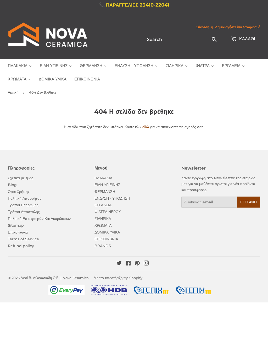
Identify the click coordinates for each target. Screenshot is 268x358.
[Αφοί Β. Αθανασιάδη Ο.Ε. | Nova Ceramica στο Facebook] (128, 264)
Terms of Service (23, 239)
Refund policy (21, 245)
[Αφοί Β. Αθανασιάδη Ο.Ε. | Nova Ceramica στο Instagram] (146, 264)
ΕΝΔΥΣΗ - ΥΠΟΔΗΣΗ (112, 198)
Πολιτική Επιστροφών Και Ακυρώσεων (39, 218)
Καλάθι (246, 38)
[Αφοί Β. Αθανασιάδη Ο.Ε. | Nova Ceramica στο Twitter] (119, 264)
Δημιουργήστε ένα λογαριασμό (237, 27)
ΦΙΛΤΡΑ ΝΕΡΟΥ (107, 211)
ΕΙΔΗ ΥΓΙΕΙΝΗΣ (107, 184)
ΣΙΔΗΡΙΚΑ (102, 218)
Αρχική (13, 92)
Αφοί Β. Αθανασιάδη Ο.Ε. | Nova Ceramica (55, 278)
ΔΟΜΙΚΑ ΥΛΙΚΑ (107, 232)
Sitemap (16, 225)
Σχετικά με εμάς (20, 178)
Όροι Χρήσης (19, 191)
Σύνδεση (202, 27)
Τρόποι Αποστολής (24, 211)
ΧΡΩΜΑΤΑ (102, 225)
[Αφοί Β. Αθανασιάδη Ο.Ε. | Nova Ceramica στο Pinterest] (137, 264)
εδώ (145, 126)
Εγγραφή (248, 202)
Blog (12, 184)
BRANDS (102, 245)
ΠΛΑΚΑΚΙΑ (103, 178)
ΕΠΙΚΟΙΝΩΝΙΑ (106, 239)
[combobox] (182, 39)
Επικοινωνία (18, 232)
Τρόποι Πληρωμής (23, 205)
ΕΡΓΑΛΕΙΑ (102, 205)
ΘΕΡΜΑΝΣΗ (104, 191)
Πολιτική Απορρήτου (25, 198)
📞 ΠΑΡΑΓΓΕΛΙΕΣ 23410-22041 (134, 5)
